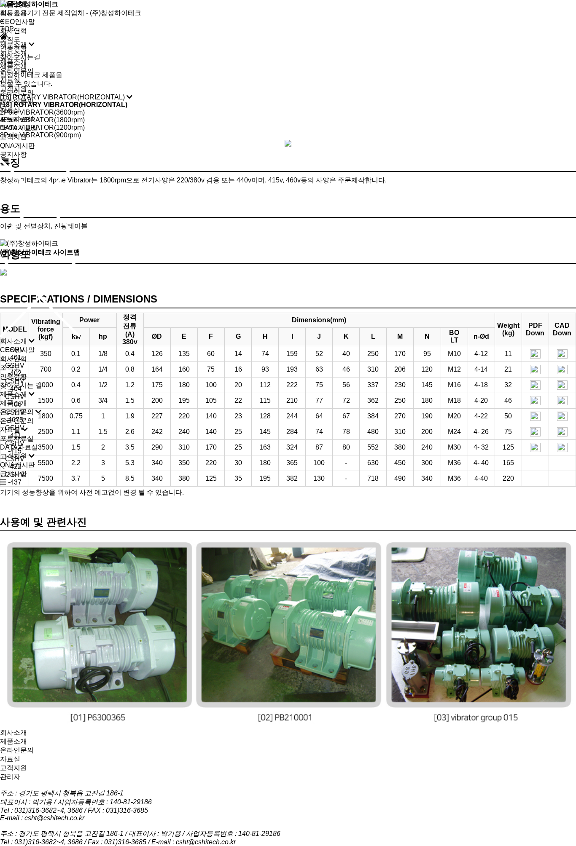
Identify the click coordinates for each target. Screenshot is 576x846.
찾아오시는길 (20, 57)
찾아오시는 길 (21, 385)
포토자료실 (17, 119)
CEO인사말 (17, 21)
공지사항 (13, 154)
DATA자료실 (19, 127)
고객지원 (13, 136)
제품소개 (13, 66)
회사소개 (13, 12)
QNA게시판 (17, 145)
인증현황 (13, 48)
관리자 (10, 776)
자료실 (10, 110)
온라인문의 (17, 92)
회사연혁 (13, 30)
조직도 (10, 39)
